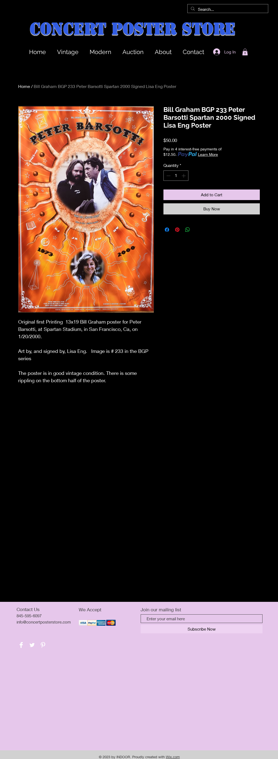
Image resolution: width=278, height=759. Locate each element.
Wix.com (173, 757)
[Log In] (215, 52)
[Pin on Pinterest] (177, 229)
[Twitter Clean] (32, 645)
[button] (245, 52)
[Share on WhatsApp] (187, 229)
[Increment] (184, 176)
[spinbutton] (176, 176)
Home (24, 86)
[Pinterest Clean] (43, 645)
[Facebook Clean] (21, 645)
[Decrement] (168, 176)
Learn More (208, 154)
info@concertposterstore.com (44, 621)
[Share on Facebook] (167, 229)
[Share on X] (198, 229)
